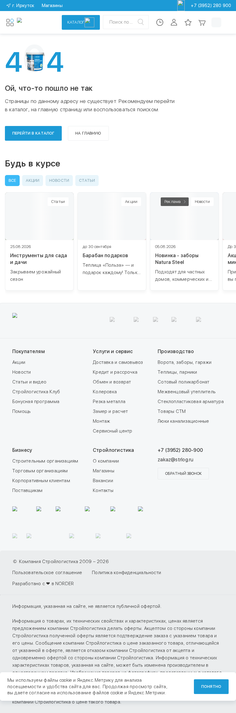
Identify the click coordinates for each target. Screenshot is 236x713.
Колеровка (105, 392)
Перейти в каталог (33, 133)
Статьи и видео (29, 382)
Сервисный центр (112, 431)
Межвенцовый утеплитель (187, 392)
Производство (176, 351)
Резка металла (109, 401)
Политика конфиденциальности (126, 572)
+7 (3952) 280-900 (180, 450)
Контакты (103, 490)
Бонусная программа (35, 401)
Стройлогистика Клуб (36, 392)
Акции (18, 362)
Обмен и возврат (112, 382)
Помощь (21, 411)
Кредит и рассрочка (115, 372)
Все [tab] (12, 180)
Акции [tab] (32, 180)
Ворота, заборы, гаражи (184, 362)
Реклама (172, 201)
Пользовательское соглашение (47, 572)
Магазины (103, 471)
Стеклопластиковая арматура (191, 401)
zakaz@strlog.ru (175, 460)
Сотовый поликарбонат (184, 382)
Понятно (211, 686)
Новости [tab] (59, 180)
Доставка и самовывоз (118, 362)
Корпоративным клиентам (41, 480)
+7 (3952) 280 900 (211, 5)
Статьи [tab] (87, 180)
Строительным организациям (45, 461)
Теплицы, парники (177, 372)
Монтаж (101, 421)
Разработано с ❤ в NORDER (43, 583)
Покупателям (28, 351)
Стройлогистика (113, 450)
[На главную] (35, 22)
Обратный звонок (183, 473)
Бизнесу (22, 450)
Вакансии (103, 480)
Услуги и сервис (113, 351)
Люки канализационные (183, 421)
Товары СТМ (172, 411)
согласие (39, 693)
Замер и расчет (110, 411)
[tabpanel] (120, 244)
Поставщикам (27, 490)
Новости (21, 372)
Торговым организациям (40, 471)
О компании (106, 461)
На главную (88, 133)
